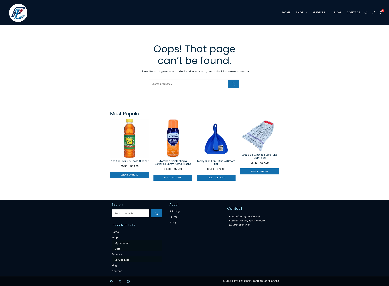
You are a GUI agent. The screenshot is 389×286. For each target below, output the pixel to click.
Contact (353, 12)
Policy (172, 222)
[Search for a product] (366, 12)
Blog (337, 12)
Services (318, 12)
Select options (129, 174)
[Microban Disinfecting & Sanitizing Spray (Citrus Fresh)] (172, 138)
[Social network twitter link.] (120, 281)
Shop (299, 12)
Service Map (122, 260)
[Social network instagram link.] (128, 281)
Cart (117, 249)
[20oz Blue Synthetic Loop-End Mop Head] (259, 135)
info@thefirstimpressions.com (247, 220)
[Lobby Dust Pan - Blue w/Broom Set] (216, 138)
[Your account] (373, 12)
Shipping (174, 211)
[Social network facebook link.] (111, 281)
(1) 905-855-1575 (239, 224)
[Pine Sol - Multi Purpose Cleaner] (129, 138)
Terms (173, 217)
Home (286, 12)
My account (122, 243)
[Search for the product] (233, 84)
